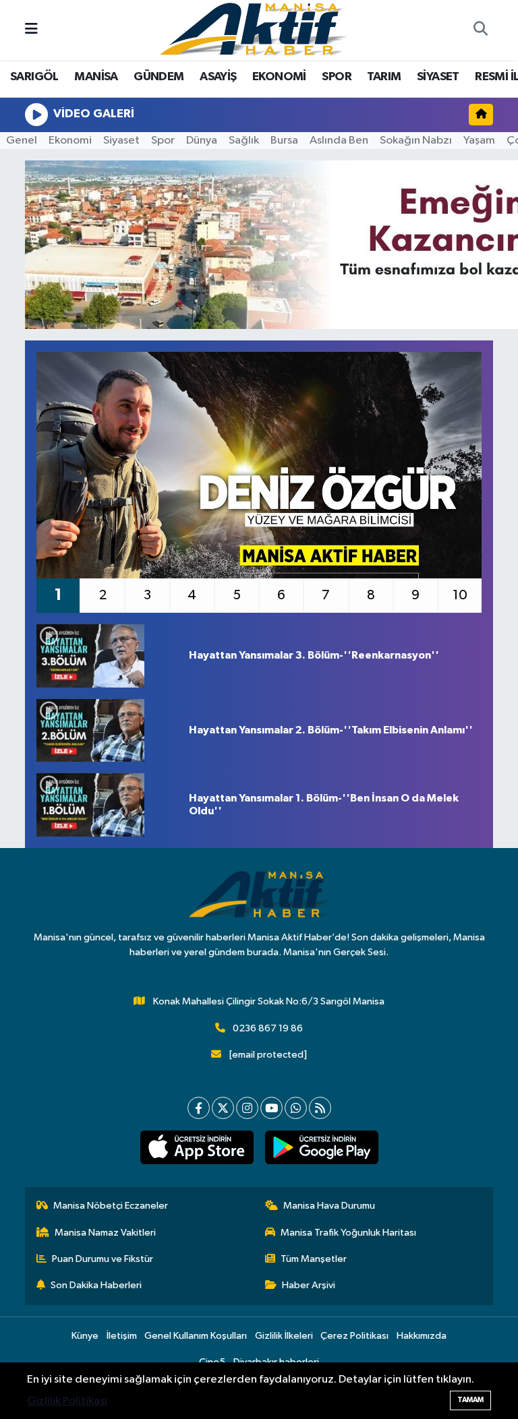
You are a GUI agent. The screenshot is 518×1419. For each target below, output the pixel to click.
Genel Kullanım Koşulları (195, 1336)
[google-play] (321, 1147)
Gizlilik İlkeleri (284, 1336)
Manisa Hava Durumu (329, 1206)
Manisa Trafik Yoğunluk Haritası (348, 1233)
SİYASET (438, 77)
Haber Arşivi (308, 1285)
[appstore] (196, 1147)
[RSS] (320, 1108)
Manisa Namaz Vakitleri (105, 1233)
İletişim (122, 1336)
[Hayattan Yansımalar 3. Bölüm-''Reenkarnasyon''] (106, 656)
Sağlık (244, 140)
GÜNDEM (158, 77)
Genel (21, 140)
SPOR (336, 77)
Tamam (470, 1399)
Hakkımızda (422, 1336)
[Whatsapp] (296, 1108)
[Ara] (480, 30)
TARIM (384, 77)
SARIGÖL (34, 77)
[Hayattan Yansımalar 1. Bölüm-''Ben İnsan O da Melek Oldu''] (106, 805)
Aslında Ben (339, 140)
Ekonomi (70, 140)
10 (460, 595)
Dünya (201, 140)
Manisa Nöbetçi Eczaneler (110, 1206)
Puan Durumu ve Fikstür (102, 1259)
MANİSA (95, 77)
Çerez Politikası (354, 1336)
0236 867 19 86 (268, 1028)
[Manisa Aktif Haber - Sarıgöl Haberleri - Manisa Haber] (253, 29)
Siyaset (121, 140)
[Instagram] (247, 1108)
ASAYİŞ (218, 77)
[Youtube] (271, 1108)
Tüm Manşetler (314, 1259)
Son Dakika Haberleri (96, 1285)
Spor (163, 140)
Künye (84, 1336)
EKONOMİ (279, 77)
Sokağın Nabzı (416, 140)
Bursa (284, 140)
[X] (223, 1108)
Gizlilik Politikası (67, 1401)
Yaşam (479, 140)
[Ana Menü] (31, 30)
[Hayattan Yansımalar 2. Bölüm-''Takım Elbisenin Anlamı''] (106, 730)
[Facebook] (199, 1108)
